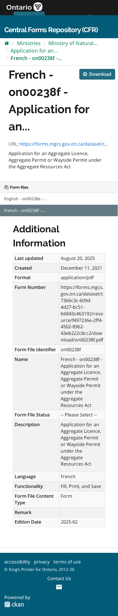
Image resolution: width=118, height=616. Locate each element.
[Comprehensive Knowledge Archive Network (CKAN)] (14, 604)
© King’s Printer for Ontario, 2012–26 (39, 569)
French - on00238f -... (36, 58)
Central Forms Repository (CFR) (51, 30)
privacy (42, 562)
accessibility (17, 562)
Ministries (29, 43)
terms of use (67, 562)
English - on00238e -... (25, 198)
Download (99, 74)
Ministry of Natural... (73, 43)
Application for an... (34, 50)
